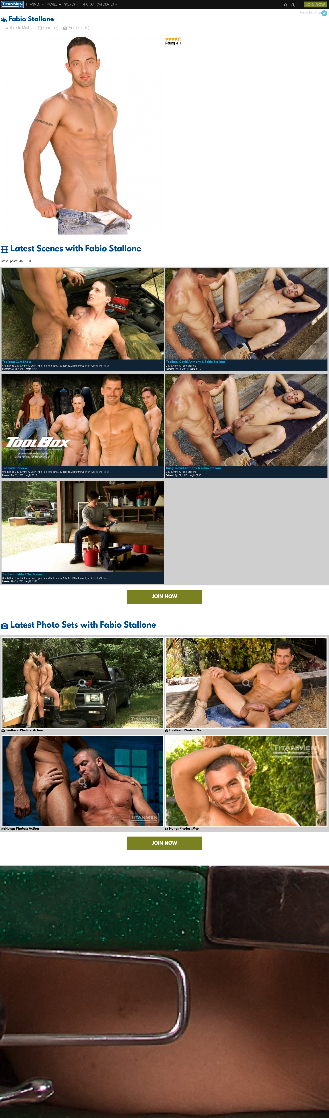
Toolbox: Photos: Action (24, 730)
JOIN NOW (315, 5)
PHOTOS (88, 4)
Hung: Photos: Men (183, 828)
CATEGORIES (106, 4)
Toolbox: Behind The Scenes (22, 574)
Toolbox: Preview (14, 468)
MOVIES (52, 4)
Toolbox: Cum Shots (16, 362)
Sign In (295, 5)
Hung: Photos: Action (22, 828)
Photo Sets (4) (78, 27)
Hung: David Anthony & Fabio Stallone (194, 468)
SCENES (70, 4)
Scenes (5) (50, 27)
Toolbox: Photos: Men (186, 730)
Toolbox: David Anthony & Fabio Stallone (196, 362)
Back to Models (21, 27)
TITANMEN (33, 4)
